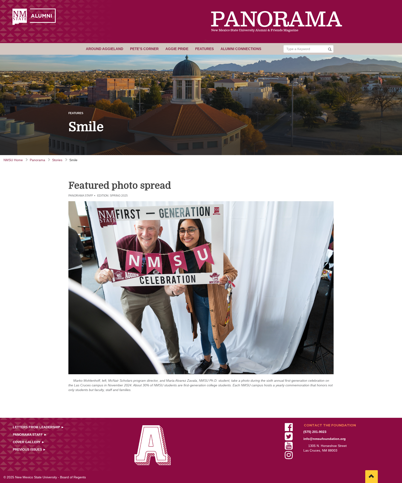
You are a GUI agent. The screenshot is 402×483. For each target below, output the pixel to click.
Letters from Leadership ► (38, 427)
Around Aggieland (104, 49)
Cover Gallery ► (29, 442)
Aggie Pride (176, 49)
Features (204, 49)
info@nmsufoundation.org (324, 439)
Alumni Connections (241, 49)
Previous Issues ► (29, 449)
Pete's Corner (144, 49)
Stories (57, 160)
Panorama (212, 41)
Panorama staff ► (30, 434)
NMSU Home (13, 160)
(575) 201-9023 (314, 432)
